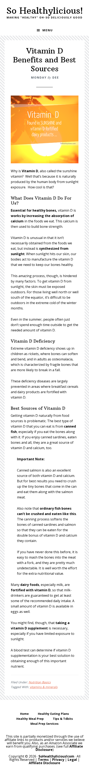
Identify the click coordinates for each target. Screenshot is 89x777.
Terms (43, 759)
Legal (72, 759)
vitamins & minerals (44, 687)
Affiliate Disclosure (44, 763)
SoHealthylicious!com (56, 756)
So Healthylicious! (44, 10)
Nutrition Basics (40, 682)
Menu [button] (47, 30)
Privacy (58, 759)
